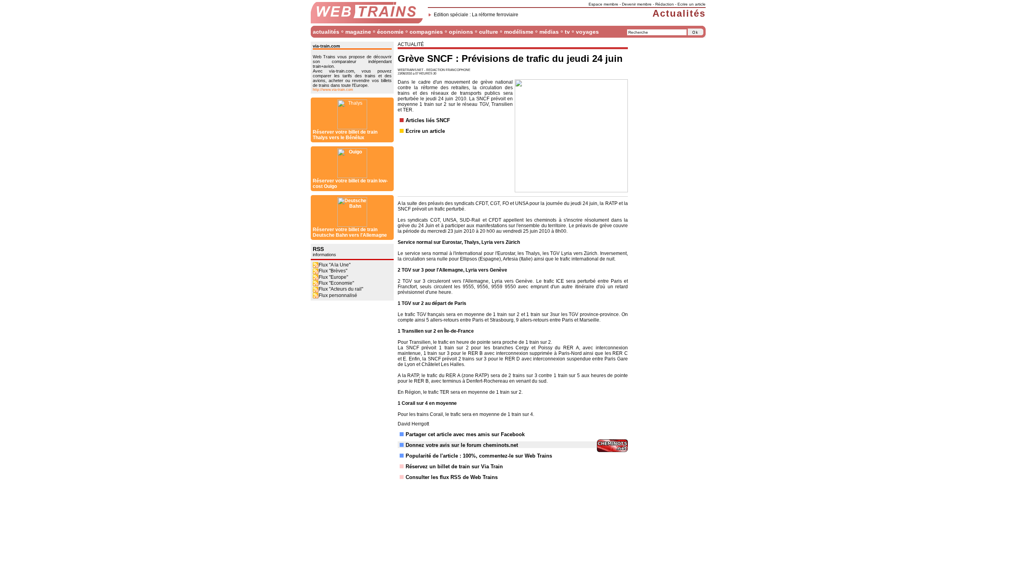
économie (390, 32)
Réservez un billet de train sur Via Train (454, 466)
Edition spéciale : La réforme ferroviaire (476, 14)
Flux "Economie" (336, 283)
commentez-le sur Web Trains (515, 456)
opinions (461, 32)
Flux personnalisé (338, 295)
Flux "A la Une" (334, 265)
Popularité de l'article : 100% (441, 456)
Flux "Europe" (333, 277)
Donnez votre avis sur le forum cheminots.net (462, 445)
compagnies (426, 32)
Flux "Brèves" (333, 271)
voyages (587, 32)
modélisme (518, 32)
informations (324, 254)
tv (567, 32)
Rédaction (664, 4)
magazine (358, 32)
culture (488, 32)
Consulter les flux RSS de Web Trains (452, 477)
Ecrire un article (691, 4)
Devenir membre (637, 4)
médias (549, 32)
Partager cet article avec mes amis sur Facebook (465, 434)
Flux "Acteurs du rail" (341, 289)
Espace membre (603, 4)
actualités (326, 32)
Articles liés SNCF (428, 120)
